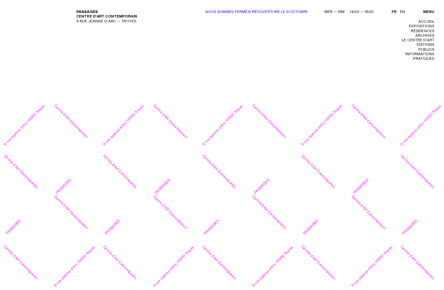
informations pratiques (419, 56)
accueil (426, 22)
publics (426, 49)
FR (394, 12)
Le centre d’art (418, 40)
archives (424, 35)
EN (402, 12)
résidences (422, 31)
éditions (425, 45)
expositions (421, 26)
